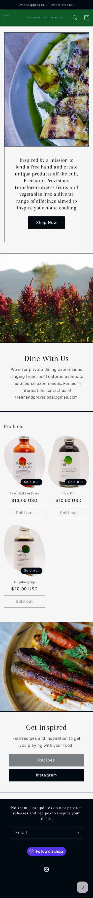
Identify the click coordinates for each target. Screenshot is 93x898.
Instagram (46, 775)
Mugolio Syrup (24, 582)
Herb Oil (68, 493)
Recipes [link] (46, 760)
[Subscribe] (77, 833)
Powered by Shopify (69, 895)
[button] (6, 17)
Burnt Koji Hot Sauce (24, 493)
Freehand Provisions (37, 895)
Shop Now (46, 222)
